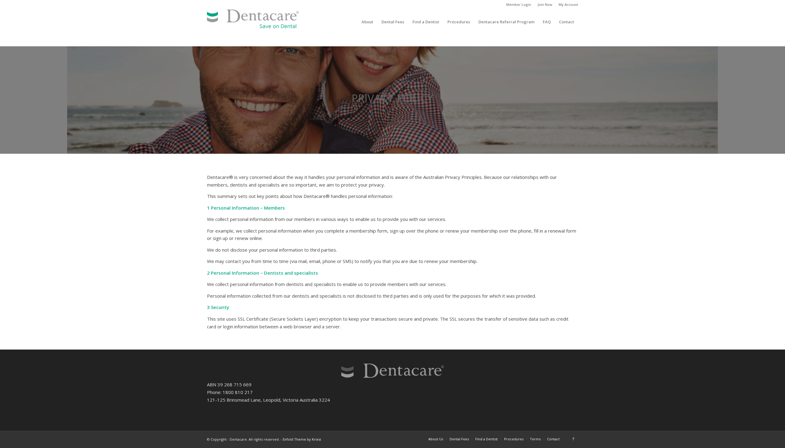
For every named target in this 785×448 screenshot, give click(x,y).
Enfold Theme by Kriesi (302, 439)
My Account (568, 4)
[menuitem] (518, 4)
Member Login (518, 4)
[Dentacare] (253, 22)
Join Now (545, 4)
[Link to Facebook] (573, 438)
